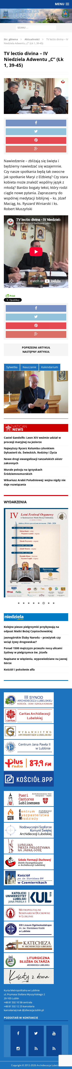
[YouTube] (54, 1033)
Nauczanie (29, 367)
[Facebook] (18, 1033)
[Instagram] (18, 1048)
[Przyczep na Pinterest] (36, 140)
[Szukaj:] (36, 27)
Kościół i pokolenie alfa (19, 669)
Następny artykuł (36, 351)
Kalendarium (49, 367)
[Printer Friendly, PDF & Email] (10, 295)
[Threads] (54, 1048)
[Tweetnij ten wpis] (36, 131)
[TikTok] (36, 1048)
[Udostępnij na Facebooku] (36, 123)
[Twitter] (36, 1033)
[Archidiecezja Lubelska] (36, 16)
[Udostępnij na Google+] (36, 149)
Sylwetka (11, 367)
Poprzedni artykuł (36, 347)
